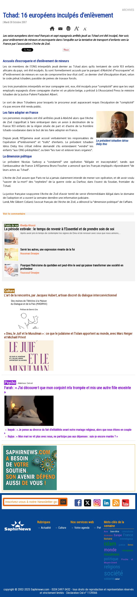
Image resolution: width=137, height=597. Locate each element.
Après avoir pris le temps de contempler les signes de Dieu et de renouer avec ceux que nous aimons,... (70, 233)
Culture (62, 527)
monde (110, 549)
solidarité (109, 578)
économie (108, 535)
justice (122, 544)
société (113, 573)
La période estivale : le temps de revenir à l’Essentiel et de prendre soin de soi (59, 229)
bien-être (114, 531)
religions (112, 567)
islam (110, 543)
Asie (106, 531)
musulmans (111, 554)
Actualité (45, 527)
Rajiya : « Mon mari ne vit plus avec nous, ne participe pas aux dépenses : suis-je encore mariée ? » (63, 436)
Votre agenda (81, 527)
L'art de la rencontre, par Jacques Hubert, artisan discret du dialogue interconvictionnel (60, 295)
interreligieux (126, 538)
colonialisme (127, 531)
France (128, 535)
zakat (117, 579)
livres (130, 544)
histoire (108, 538)
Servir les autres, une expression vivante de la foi (47, 249)
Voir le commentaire (14, 213)
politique (111, 558)
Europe (118, 535)
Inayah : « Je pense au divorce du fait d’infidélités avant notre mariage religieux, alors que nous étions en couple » (67, 431)
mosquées (127, 550)
